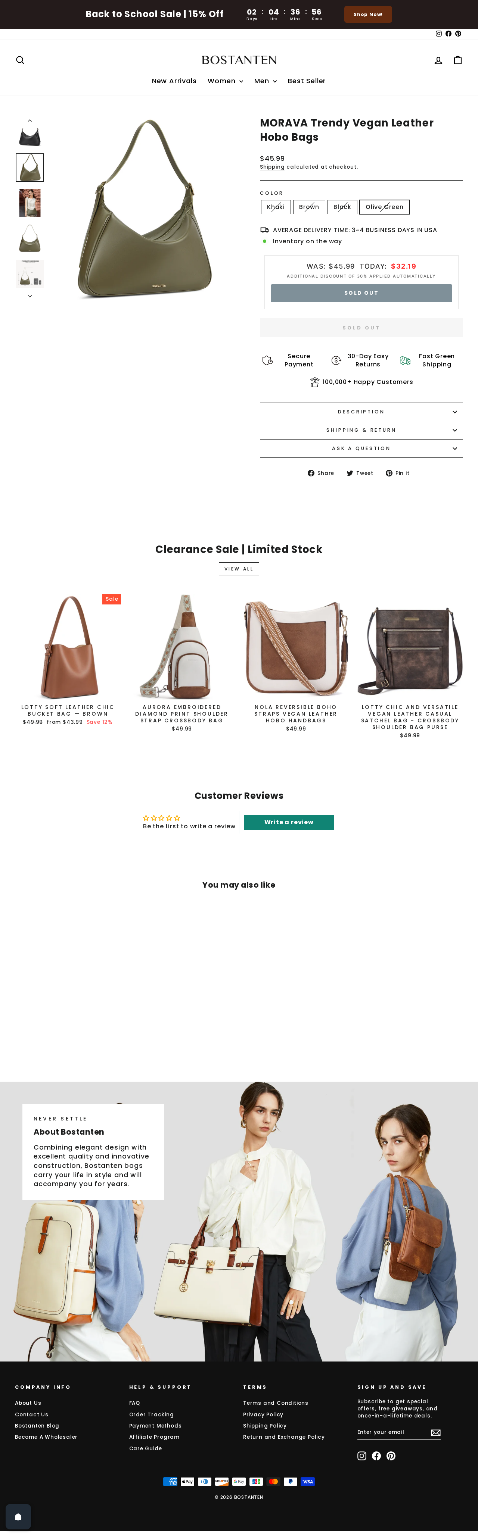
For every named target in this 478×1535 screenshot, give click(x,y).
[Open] (18, 1516)
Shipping (272, 167)
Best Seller (307, 80)
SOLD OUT (361, 293)
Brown (309, 207)
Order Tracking (151, 1414)
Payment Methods (155, 1425)
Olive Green (385, 207)
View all (239, 569)
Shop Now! (368, 14)
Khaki (276, 207)
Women (223, 80)
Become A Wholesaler (46, 1437)
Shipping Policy (265, 1425)
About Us (28, 1403)
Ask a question (361, 448)
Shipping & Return (361, 430)
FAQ (134, 1403)
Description (361, 412)
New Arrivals (174, 80)
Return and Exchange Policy (284, 1437)
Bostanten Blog (37, 1425)
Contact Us (32, 1414)
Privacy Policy (263, 1414)
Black (342, 207)
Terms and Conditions (275, 1403)
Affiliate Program (154, 1437)
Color (272, 193)
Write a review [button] (289, 822)
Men (262, 80)
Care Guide (145, 1448)
